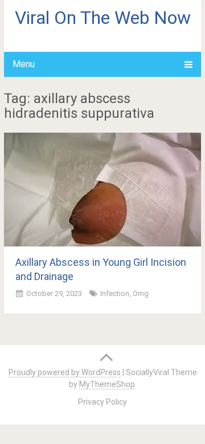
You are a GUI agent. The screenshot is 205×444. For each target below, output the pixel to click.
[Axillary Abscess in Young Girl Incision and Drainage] (102, 189)
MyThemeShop (107, 384)
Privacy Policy (102, 401)
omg (141, 293)
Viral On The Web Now (103, 18)
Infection (114, 293)
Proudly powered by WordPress (65, 372)
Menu (24, 64)
